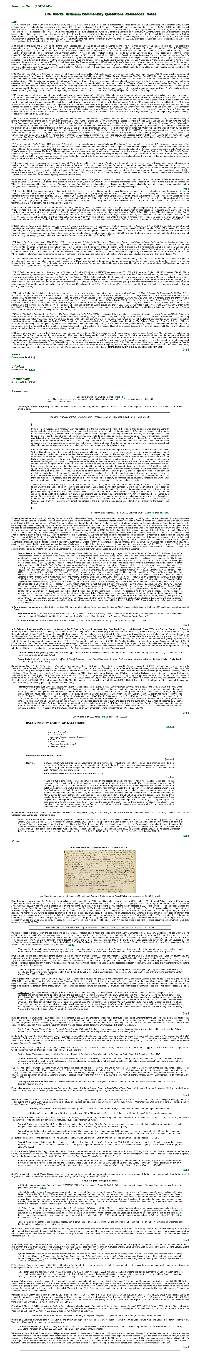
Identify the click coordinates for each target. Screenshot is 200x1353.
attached (119, 397)
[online (169, 726)
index (151, 513)
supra (71, 944)
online (105, 717)
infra (92, 34)
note (150, 233)
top (186, 189)
